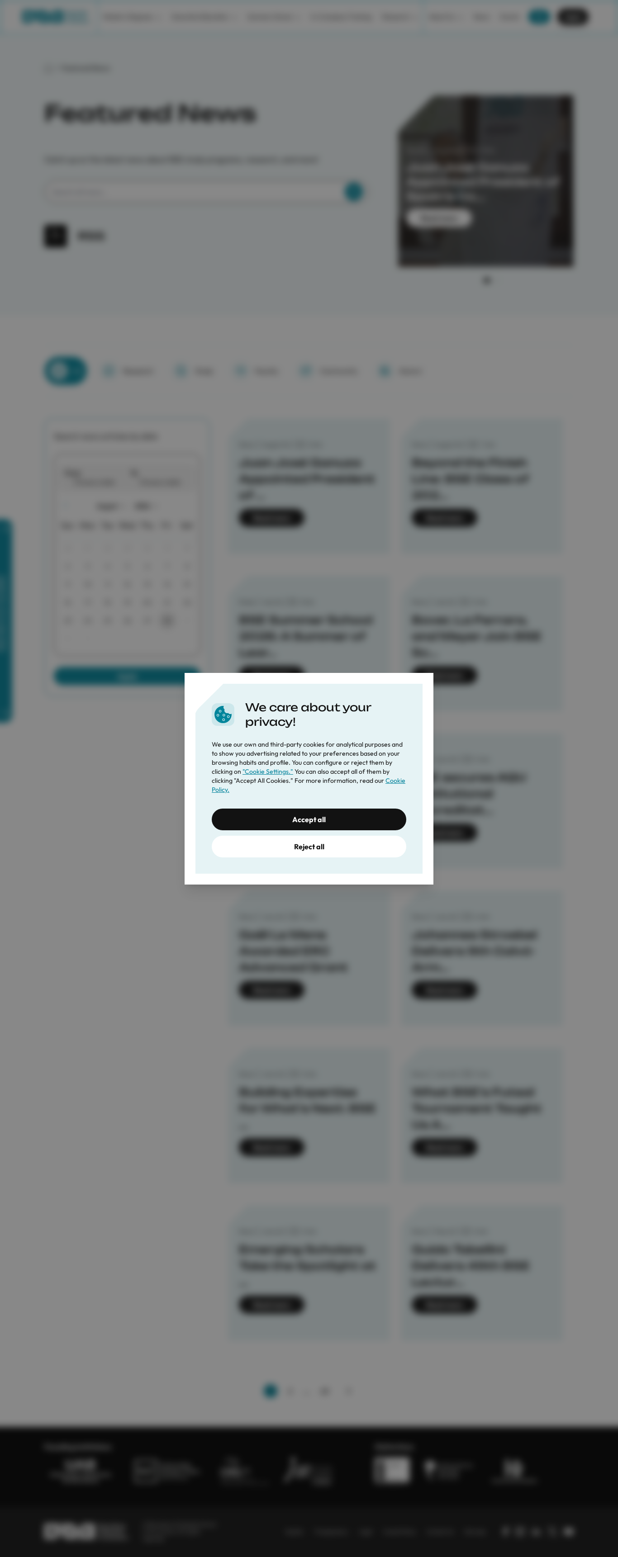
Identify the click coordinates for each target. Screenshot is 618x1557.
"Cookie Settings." (267, 771)
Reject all (309, 846)
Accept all (309, 819)
